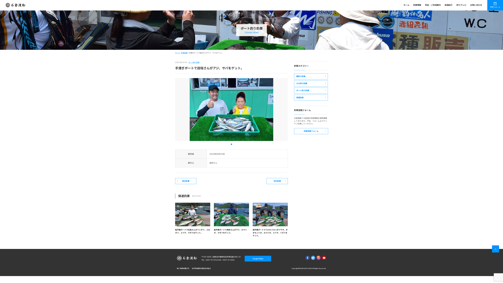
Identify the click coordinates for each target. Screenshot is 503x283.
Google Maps (258, 259)
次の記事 (277, 181)
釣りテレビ (461, 5)
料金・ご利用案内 (433, 5)
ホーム (406, 5)
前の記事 (185, 181)
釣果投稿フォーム (311, 131)
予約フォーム (495, 7)
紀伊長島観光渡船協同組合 (201, 268)
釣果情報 (417, 5)
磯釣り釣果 (300, 76)
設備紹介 (449, 5)
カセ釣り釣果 (301, 83)
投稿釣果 (300, 97)
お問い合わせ (476, 5)
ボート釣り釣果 (193, 62)
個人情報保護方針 (183, 268)
